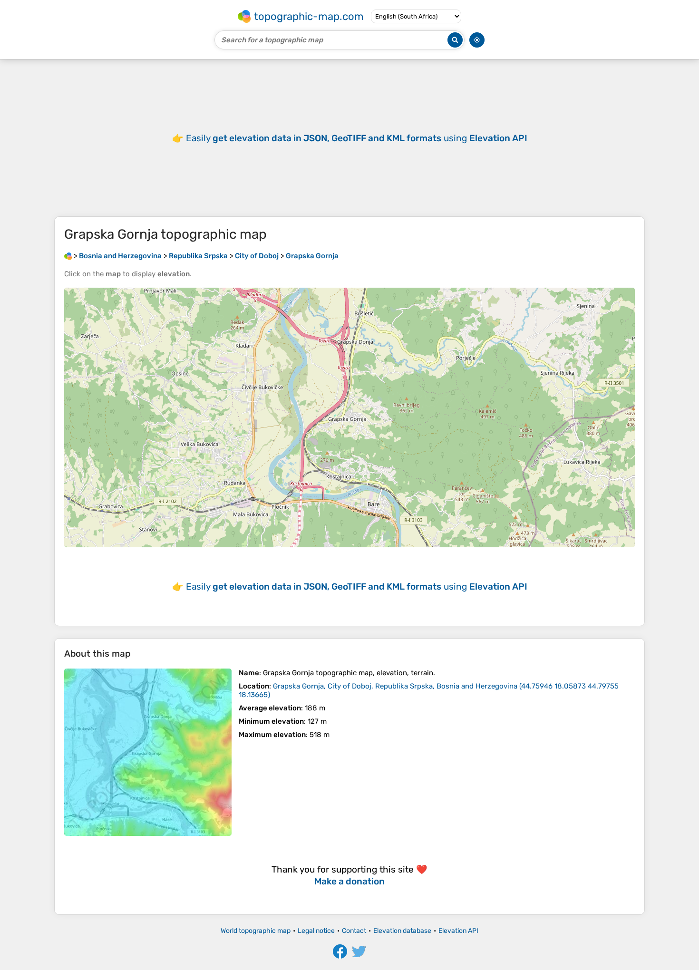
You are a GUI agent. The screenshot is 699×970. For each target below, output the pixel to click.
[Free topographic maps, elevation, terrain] (68, 256)
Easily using (356, 138)
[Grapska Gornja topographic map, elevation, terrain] (148, 752)
